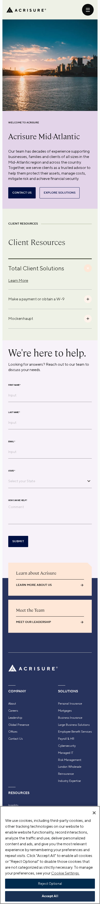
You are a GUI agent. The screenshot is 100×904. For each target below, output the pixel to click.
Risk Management (69, 760)
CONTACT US (22, 193)
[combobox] (46, 481)
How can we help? (17, 500)
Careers (13, 710)
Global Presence (18, 725)
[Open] (88, 481)
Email (11, 441)
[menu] (88, 10)
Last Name (14, 412)
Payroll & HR (66, 738)
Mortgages (65, 710)
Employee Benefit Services (75, 731)
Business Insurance (70, 717)
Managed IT (65, 753)
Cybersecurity (67, 745)
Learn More (18, 280)
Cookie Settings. (65, 873)
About (12, 703)
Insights (13, 805)
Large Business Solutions (74, 725)
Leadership (15, 717)
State (11, 471)
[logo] (26, 10)
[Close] (94, 812)
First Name (14, 385)
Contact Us (15, 738)
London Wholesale (69, 766)
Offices (12, 731)
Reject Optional (50, 883)
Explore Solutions (59, 193)
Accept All (50, 896)
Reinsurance (66, 774)
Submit (18, 541)
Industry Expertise (69, 781)
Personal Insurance (70, 703)
